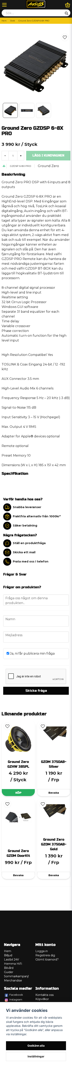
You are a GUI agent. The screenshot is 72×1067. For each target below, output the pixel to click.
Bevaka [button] (53, 792)
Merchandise (13, 980)
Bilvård (8, 968)
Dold (12, 20)
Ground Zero (48, 166)
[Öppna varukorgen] (67, 5)
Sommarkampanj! (16, 976)
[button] (64, 37)
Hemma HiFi (13, 963)
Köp (18, 792)
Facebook (16, 994)
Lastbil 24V (11, 959)
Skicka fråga (36, 691)
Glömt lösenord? (47, 959)
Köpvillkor (42, 999)
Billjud (8, 955)
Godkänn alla (36, 1045)
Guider (8, 972)
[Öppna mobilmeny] (4, 5)
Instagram (15, 999)
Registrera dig (45, 955)
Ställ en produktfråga (29, 543)
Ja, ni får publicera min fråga (32, 653)
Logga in (41, 951)
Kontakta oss (44, 995)
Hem (4, 20)
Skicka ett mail (24, 552)
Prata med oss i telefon (30, 561)
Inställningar (36, 1056)
